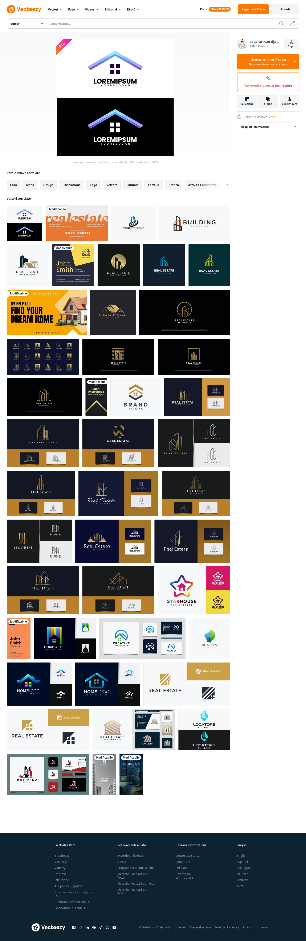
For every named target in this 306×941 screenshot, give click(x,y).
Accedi (285, 9)
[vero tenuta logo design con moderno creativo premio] (28, 265)
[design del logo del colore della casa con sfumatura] (65, 638)
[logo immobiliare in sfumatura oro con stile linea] (197, 397)
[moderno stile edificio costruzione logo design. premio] (194, 223)
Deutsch (242, 874)
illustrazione (71, 185)
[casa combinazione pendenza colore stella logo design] (194, 590)
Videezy (60, 868)
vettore (111, 185)
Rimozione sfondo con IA (72, 902)
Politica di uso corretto (257, 927)
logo (93, 185)
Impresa (60, 874)
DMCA (121, 862)
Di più (131, 9)
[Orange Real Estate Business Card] (77, 223)
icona (30, 185)
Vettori (53, 9)
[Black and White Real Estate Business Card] (104, 774)
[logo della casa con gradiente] (39, 684)
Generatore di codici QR (71, 908)
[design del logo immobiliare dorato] (194, 357)
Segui (291, 46)
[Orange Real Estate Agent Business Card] (18, 638)
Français (243, 880)
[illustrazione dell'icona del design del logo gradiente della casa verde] (209, 638)
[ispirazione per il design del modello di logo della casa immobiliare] (142, 638)
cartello (153, 185)
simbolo (133, 185)
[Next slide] (223, 185)
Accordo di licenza (130, 856)
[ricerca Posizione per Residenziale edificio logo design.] (204, 729)
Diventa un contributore (184, 875)
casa (13, 185)
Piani (203, 9)
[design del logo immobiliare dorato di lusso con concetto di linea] (184, 312)
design (48, 185)
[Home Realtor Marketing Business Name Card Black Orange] (47, 312)
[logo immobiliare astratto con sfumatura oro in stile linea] (118, 443)
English (242, 856)
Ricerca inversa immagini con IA (75, 894)
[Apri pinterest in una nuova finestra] (94, 927)
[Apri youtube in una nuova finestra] (114, 927)
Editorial (111, 9)
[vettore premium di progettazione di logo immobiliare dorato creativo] (44, 397)
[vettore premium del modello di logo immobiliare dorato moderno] (118, 357)
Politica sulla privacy (227, 927)
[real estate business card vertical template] (131, 774)
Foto (71, 9)
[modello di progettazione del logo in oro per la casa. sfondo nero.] (113, 312)
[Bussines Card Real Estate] (96, 397)
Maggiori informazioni (255, 127)
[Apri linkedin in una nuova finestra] (87, 927)
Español (242, 862)
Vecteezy (61, 862)
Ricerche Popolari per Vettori (132, 875)
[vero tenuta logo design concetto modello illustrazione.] (133, 223)
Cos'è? (272, 117)
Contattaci (182, 862)
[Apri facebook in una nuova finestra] (74, 927)
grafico (173, 185)
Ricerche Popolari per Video (132, 891)
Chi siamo (182, 868)
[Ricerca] (281, 23)
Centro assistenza (187, 856)
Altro (240, 886)
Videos (90, 9)
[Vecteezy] (24, 9)
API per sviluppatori (69, 886)
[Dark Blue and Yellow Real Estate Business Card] (73, 265)
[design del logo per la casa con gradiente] (107, 684)
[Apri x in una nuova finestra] (107, 927)
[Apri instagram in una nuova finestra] (80, 927)
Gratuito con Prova (268, 61)
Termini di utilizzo (200, 927)
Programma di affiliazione (135, 868)
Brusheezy (62, 856)
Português (244, 868)
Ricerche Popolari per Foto (135, 884)
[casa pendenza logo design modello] (24, 223)
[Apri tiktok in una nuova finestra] (100, 927)
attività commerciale (203, 185)
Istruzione (62, 880)
